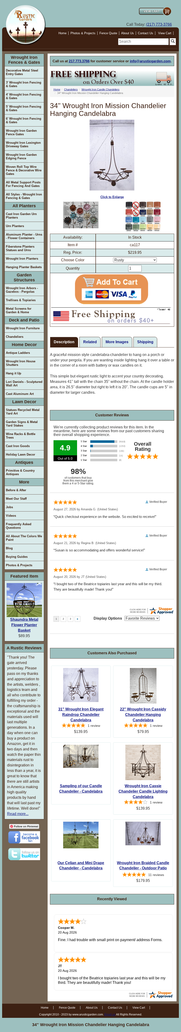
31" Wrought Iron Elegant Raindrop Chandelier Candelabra (80, 714)
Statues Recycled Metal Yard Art (23, 411)
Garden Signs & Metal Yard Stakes (22, 423)
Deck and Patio (24, 320)
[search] (143, 41)
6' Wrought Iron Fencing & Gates (23, 120)
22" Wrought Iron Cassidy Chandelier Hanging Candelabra (143, 714)
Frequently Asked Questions (18, 525)
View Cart (164, 33)
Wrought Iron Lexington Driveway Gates (23, 144)
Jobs (9, 507)
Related (90, 342)
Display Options (108, 618)
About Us (127, 33)
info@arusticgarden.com (150, 61)
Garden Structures (24, 277)
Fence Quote (108, 33)
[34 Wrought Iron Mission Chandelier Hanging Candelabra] (81, 215)
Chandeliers (14, 336)
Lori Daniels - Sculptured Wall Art (24, 383)
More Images (117, 342)
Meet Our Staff (16, 498)
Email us (109, 1014)
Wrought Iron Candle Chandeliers (100, 89)
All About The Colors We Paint (24, 537)
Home (62, 33)
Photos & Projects (82, 33)
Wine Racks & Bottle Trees (20, 435)
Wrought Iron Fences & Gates (24, 60)
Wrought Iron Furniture (23, 328)
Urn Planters (15, 226)
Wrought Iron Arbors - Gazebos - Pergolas (22, 289)
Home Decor (24, 344)
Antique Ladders (18, 353)
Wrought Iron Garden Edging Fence (21, 156)
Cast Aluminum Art (20, 394)
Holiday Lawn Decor (20, 454)
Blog (9, 548)
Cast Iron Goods (18, 446)
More (24, 482)
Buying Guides (17, 556)
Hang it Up (13, 373)
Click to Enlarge (112, 197)
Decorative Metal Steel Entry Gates (22, 72)
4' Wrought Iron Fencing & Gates (23, 96)
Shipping (145, 342)
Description (64, 342)
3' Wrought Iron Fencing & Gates (23, 84)
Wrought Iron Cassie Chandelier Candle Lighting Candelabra (143, 791)
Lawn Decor (24, 401)
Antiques (24, 462)
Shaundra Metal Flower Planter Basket (24, 625)
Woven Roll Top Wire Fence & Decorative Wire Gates (23, 170)
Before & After (16, 490)
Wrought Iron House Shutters (20, 363)
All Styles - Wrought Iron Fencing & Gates (24, 196)
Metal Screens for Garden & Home (18, 310)
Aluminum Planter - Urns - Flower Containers (24, 236)
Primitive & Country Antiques (20, 472)
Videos (11, 515)
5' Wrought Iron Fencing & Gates (23, 108)
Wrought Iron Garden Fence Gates (21, 132)
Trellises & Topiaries (21, 300)
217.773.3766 (79, 61)
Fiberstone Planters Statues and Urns (20, 248)
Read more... (18, 814)
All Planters (24, 205)
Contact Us (145, 33)
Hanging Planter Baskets (24, 267)
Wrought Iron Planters (22, 258)
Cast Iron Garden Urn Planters (21, 215)
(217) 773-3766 (159, 24)
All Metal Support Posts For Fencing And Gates (23, 184)
